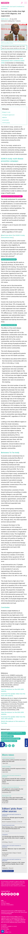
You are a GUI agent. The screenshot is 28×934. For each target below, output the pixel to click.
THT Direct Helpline (5, 903)
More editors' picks (8, 871)
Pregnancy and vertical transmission (10, 787)
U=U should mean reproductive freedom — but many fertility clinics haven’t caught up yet (13, 838)
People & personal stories (8, 825)
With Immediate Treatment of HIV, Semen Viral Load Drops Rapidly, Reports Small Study (13, 864)
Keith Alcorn (4, 19)
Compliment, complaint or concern (9, 926)
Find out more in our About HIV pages (11, 196)
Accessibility (4, 925)
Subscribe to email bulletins (7, 905)
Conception (5, 835)
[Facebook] (11, 894)
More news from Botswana (8, 259)
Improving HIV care (6, 796)
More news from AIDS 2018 (8, 325)
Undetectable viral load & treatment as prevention (12, 8)
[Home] (7, 3)
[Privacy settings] (2, 931)
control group (6, 123)
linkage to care (6, 112)
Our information (4, 928)
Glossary (5, 109)
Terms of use (4, 931)
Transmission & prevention (8, 758)
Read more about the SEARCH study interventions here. (13, 236)
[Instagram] (17, 894)
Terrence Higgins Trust (6, 932)
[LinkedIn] (9, 745)
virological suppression (8, 115)
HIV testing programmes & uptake (10, 739)
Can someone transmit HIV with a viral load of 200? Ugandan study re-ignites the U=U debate (13, 780)
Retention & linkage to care (8, 741)
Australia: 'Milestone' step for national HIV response (13, 849)
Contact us (3, 902)
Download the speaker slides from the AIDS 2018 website (13, 695)
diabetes (4, 118)
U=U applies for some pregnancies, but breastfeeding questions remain (12, 790)
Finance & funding (6, 767)
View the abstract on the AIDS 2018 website (12, 690)
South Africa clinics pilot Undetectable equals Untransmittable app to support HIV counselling (14, 799)
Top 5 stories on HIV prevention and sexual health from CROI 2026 (13, 760)
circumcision (5, 120)
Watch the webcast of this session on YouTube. (13, 722)
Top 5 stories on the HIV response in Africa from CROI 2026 (13, 769)
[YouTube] (14, 894)
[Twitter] (6, 745)
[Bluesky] (5, 894)
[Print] (13, 745)
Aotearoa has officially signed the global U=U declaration (13, 818)
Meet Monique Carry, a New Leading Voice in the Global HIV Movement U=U (13, 828)
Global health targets (7, 736)
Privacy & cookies (5, 929)
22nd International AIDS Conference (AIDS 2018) (12, 60)
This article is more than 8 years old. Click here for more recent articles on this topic (13, 47)
